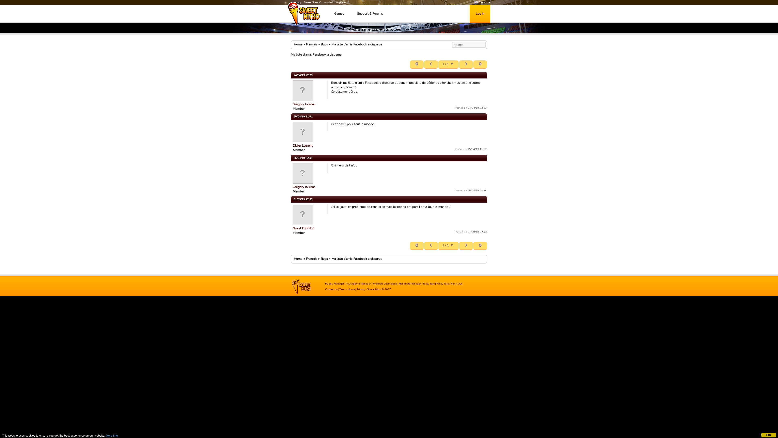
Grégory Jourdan (304, 104)
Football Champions (385, 284)
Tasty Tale (429, 284)
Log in (480, 13)
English (482, 2)
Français (311, 44)
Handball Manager (410, 284)
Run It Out (456, 284)
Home (298, 44)
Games (339, 13)
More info (112, 435)
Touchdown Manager (358, 284)
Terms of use (347, 289)
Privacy (361, 289)
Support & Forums (370, 13)
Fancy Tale (442, 284)
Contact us (331, 289)
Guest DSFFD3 (304, 228)
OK (768, 435)
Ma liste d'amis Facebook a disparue (356, 44)
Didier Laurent (303, 145)
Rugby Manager (334, 284)
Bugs (324, 44)
